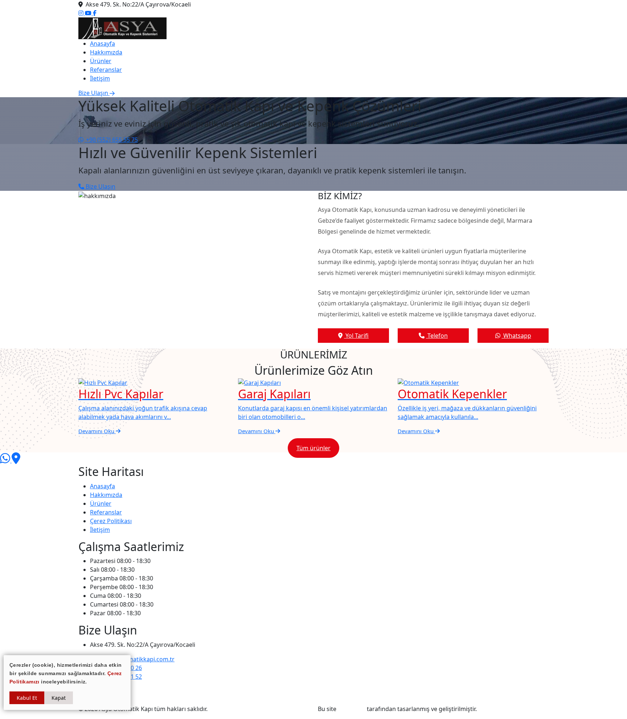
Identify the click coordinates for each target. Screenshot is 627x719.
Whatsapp (516, 336)
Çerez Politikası (111, 521)
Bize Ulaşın (99, 186)
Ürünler (100, 61)
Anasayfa (102, 44)
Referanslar (106, 70)
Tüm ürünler (313, 448)
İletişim (100, 78)
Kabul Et (27, 697)
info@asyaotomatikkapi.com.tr (132, 659)
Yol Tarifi (356, 336)
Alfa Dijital (351, 709)
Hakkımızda (106, 52)
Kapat (59, 697)
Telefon (437, 336)
